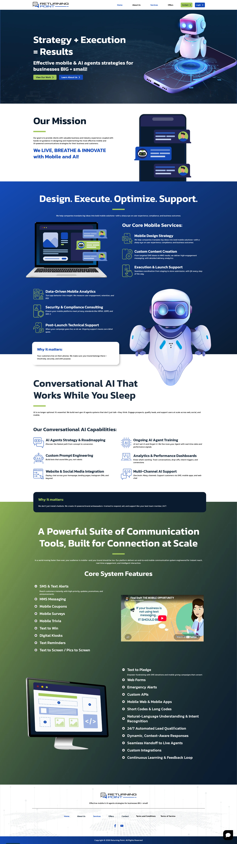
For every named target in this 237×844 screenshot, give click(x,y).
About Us (136, 4)
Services (154, 4)
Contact (125, 816)
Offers (170, 4)
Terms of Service (168, 816)
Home (119, 4)
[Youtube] (122, 826)
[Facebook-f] (115, 826)
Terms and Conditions (146, 816)
